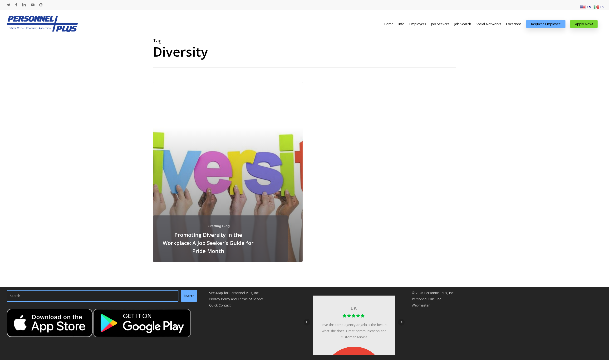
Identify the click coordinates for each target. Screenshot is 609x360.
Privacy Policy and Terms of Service (236, 299)
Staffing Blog (219, 226)
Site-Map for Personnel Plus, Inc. (234, 293)
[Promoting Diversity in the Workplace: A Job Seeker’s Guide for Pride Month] (228, 172)
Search (189, 295)
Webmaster (421, 305)
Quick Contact (220, 305)
